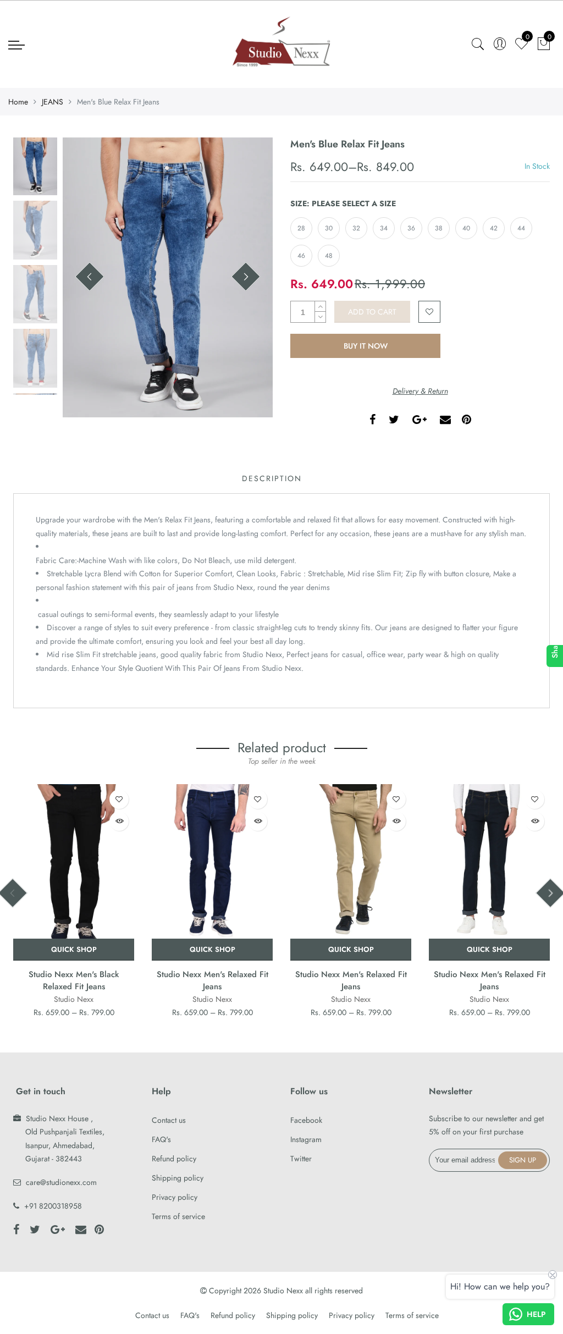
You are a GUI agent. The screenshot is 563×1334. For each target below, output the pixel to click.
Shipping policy (177, 1177)
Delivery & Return (420, 390)
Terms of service (178, 1216)
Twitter (301, 1158)
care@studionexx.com (61, 1182)
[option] (168, 277)
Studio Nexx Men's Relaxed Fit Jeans (212, 980)
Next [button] (246, 276)
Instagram (306, 1139)
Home (18, 101)
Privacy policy (174, 1197)
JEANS (52, 101)
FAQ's (161, 1139)
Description (272, 478)
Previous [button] (89, 276)
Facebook (306, 1120)
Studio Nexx (73, 999)
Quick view (119, 821)
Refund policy (174, 1158)
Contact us (169, 1120)
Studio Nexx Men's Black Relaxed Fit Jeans (74, 980)
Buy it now (366, 345)
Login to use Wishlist (429, 312)
